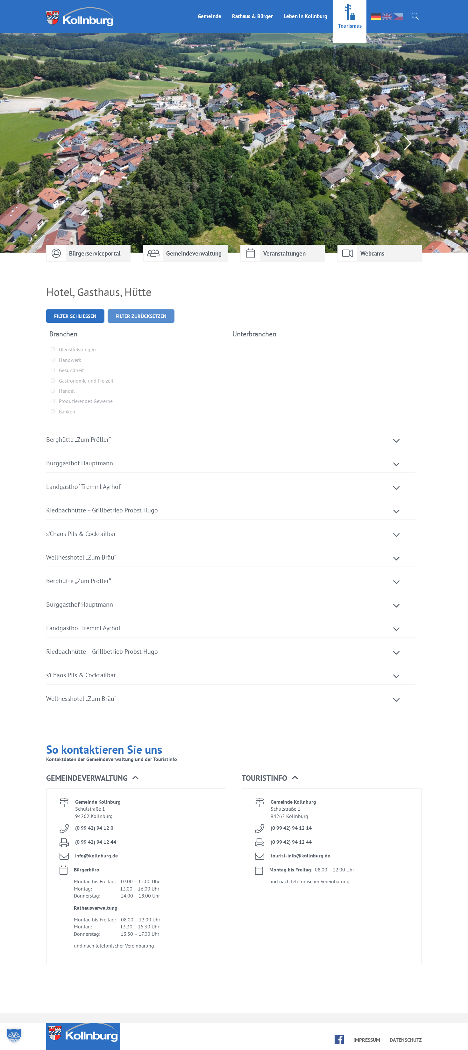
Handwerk (70, 360)
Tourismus (350, 25)
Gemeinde (209, 16)
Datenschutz (406, 1040)
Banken (67, 411)
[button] (14, 1036)
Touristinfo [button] (264, 778)
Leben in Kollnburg (305, 16)
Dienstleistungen (77, 349)
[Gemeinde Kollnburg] (82, 16)
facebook (339, 1039)
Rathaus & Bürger (252, 16)
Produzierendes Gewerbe (86, 401)
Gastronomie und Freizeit (86, 380)
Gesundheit (71, 370)
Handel (67, 391)
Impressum (366, 1040)
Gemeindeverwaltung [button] (87, 778)
